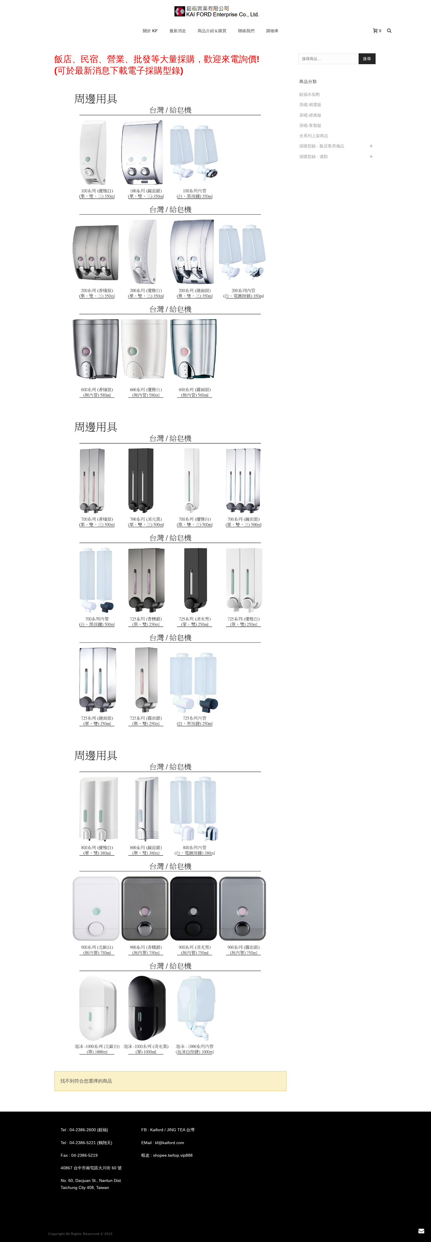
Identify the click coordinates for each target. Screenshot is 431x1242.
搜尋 (367, 59)
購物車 (272, 30)
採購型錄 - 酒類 (313, 156)
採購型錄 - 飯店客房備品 (321, 146)
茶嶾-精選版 (310, 104)
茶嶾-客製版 (310, 125)
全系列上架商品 (313, 135)
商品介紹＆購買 (212, 30)
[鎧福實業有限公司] (215, 11)
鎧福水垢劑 (309, 94)
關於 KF (150, 30)
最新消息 (177, 30)
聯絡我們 (246, 30)
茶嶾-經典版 (310, 115)
